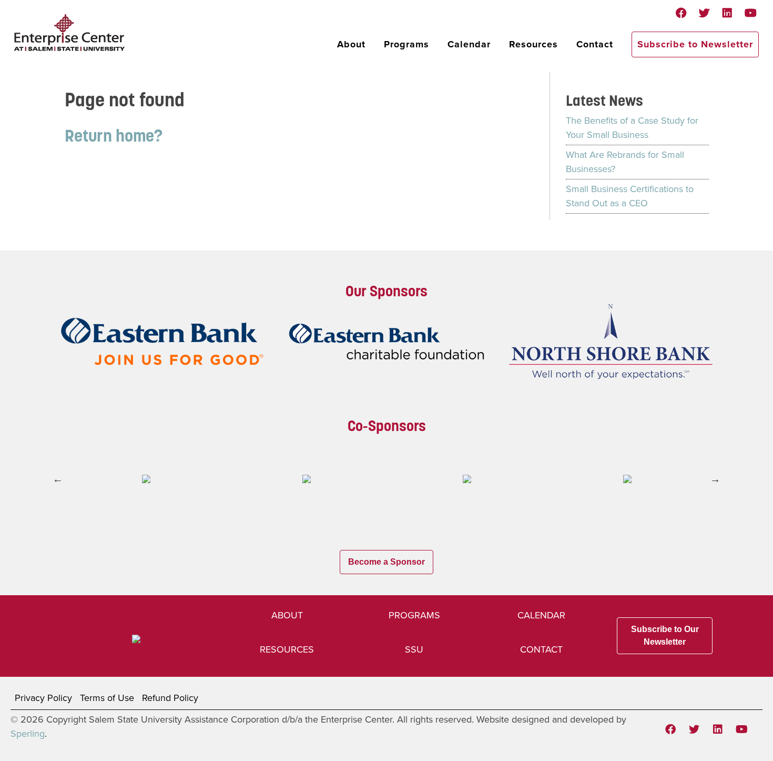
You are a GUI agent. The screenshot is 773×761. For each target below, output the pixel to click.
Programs (406, 44)
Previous (58, 479)
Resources (533, 44)
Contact (594, 44)
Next (715, 479)
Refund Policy (170, 698)
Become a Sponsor (386, 561)
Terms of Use (107, 698)
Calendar (469, 44)
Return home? (113, 135)
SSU (414, 649)
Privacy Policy (43, 698)
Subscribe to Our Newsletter (665, 635)
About (351, 44)
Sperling (28, 733)
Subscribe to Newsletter (695, 44)
